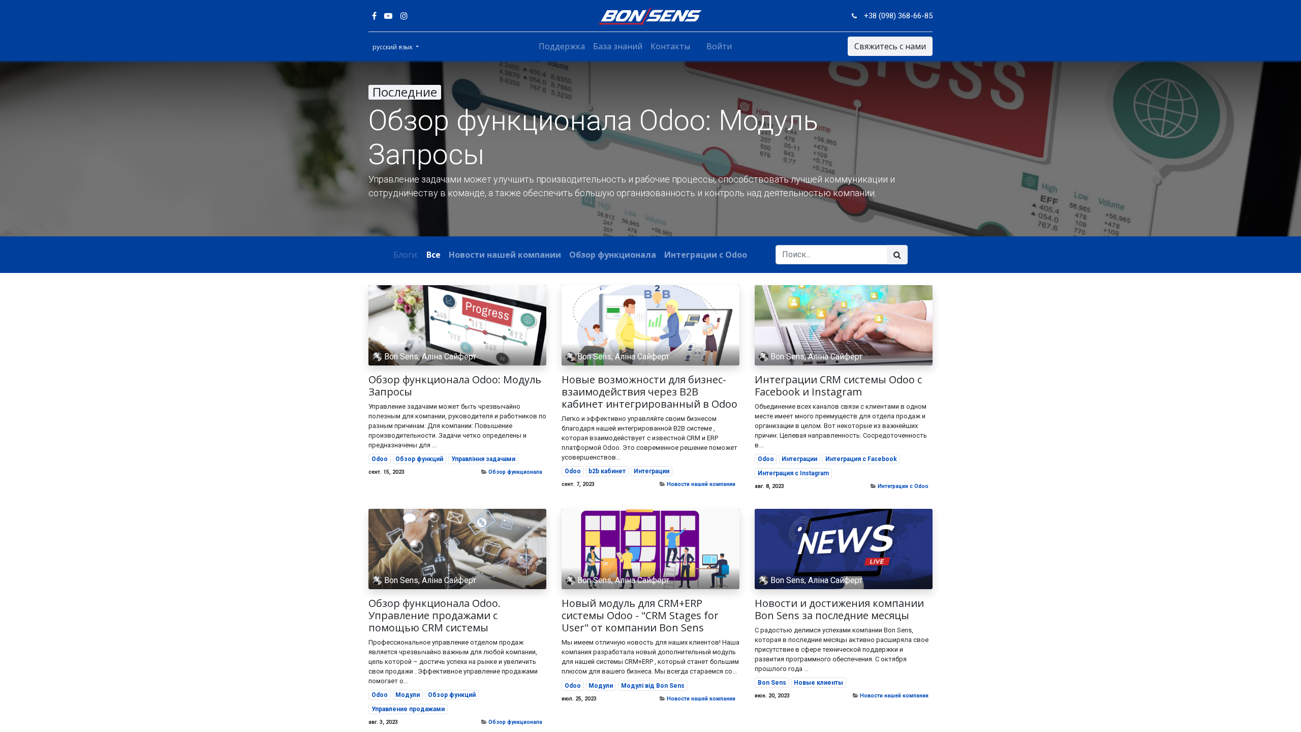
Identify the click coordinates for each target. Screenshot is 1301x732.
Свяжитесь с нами (890, 46)
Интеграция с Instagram (793, 473)
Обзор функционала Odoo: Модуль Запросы (454, 386)
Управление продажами (408, 709)
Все (433, 254)
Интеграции (651, 471)
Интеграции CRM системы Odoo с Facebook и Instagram (838, 386)
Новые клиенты (818, 682)
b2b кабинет (607, 471)
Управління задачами (483, 459)
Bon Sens (772, 682)
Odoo (379, 459)
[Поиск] (897, 254)
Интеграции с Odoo (903, 486)
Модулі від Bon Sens (653, 685)
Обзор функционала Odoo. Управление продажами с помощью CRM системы (434, 615)
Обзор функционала (515, 472)
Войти (719, 46)
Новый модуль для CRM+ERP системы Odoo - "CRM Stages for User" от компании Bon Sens (640, 615)
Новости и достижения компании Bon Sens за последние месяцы (839, 609)
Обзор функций (419, 459)
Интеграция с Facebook (861, 459)
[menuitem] (562, 46)
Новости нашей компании (701, 484)
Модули (407, 694)
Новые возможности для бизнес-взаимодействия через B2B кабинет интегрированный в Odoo (649, 392)
